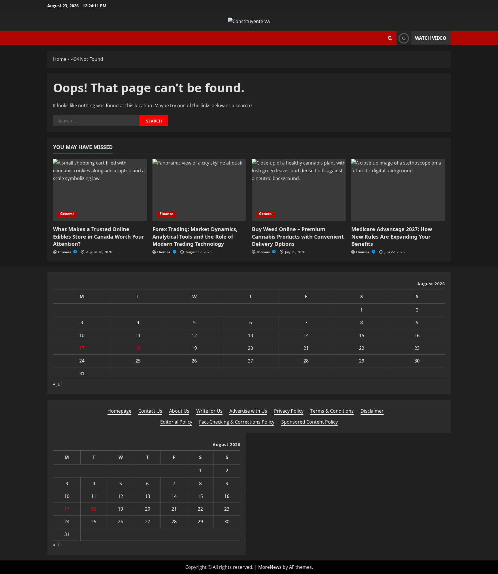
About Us (179, 411)
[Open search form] (390, 38)
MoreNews (270, 567)
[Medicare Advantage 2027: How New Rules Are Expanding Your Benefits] (398, 190)
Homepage (119, 411)
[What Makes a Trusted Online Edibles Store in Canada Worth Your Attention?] (100, 190)
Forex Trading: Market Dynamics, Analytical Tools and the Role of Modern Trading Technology (194, 236)
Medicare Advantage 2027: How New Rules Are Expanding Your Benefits (391, 236)
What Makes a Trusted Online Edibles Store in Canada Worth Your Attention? (98, 236)
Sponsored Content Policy (309, 422)
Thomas (64, 252)
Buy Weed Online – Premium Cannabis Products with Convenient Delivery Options (298, 236)
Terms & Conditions (332, 411)
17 (81, 348)
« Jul (57, 384)
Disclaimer (372, 411)
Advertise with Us (248, 411)
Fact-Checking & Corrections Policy (236, 422)
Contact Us (150, 411)
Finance (166, 213)
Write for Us (209, 411)
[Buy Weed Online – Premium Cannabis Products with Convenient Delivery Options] (299, 190)
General (67, 213)
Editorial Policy (176, 422)
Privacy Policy (288, 411)
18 (138, 348)
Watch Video (430, 38)
